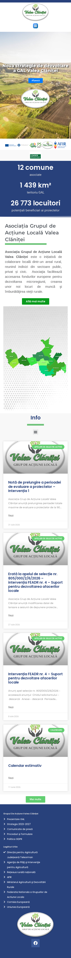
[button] (35, 26)
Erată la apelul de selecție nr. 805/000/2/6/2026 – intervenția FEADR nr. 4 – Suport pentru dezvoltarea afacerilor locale (35, 582)
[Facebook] (35, 943)
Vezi (11, 515)
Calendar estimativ (25, 765)
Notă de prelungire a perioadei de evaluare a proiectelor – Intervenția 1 (34, 486)
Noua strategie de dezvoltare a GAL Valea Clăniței (35, 68)
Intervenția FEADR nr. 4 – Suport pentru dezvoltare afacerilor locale (35, 678)
